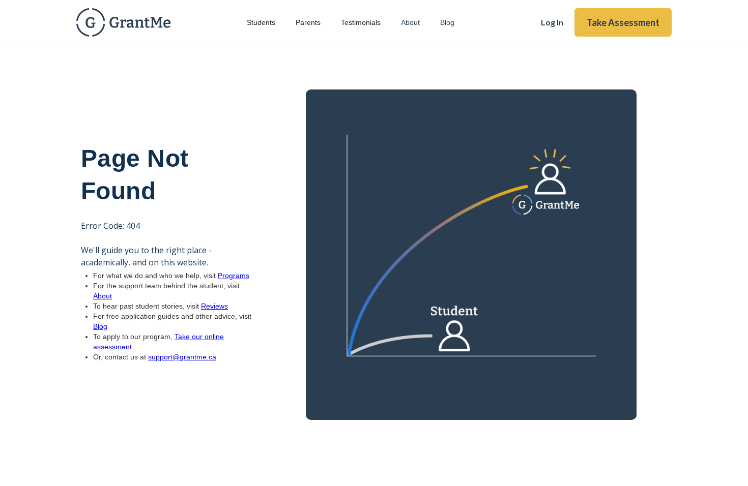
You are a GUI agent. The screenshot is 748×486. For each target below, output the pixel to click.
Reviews (214, 306)
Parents (308, 22)
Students (261, 22)
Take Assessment (623, 22)
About (410, 22)
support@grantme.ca (182, 357)
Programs (233, 275)
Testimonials (361, 22)
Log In (552, 22)
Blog (447, 22)
